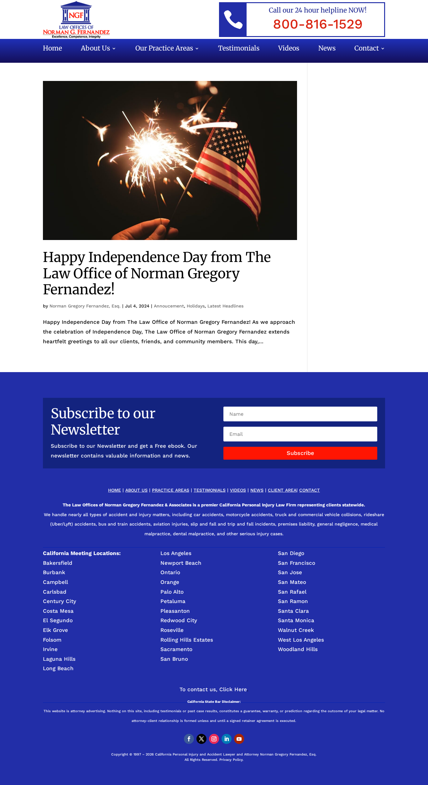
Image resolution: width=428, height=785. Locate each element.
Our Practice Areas (164, 49)
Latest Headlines (225, 305)
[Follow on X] (201, 739)
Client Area (282, 490)
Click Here (233, 689)
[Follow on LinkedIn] (227, 739)
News (327, 49)
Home (52, 49)
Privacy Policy (231, 760)
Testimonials (238, 49)
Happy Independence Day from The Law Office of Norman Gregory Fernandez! (157, 273)
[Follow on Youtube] (239, 739)
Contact (366, 49)
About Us (95, 49)
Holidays (196, 305)
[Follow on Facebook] (189, 739)
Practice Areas (170, 490)
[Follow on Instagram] (214, 739)
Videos (288, 49)
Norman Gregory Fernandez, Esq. (85, 305)
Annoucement (169, 305)
